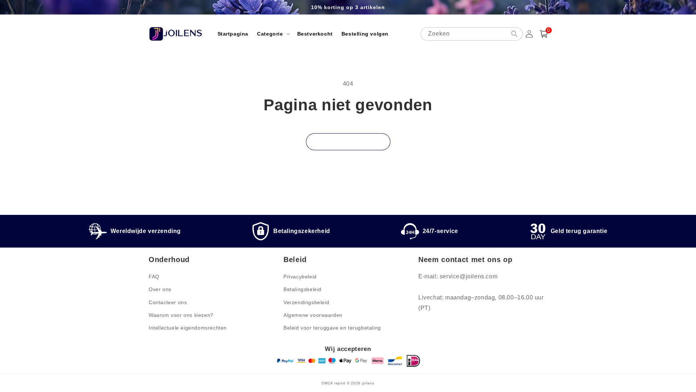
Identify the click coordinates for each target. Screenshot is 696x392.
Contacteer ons (168, 302)
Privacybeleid (300, 276)
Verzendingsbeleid (306, 302)
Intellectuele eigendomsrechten (188, 328)
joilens (368, 383)
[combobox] (471, 34)
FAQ (154, 276)
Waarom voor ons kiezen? (181, 315)
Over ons (160, 289)
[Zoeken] (514, 34)
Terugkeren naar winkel (348, 142)
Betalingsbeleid (302, 289)
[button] (273, 33)
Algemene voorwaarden (313, 315)
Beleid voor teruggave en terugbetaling (332, 328)
